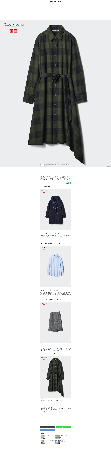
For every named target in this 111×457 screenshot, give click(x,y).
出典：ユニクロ (109, 166)
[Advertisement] (55, 13)
